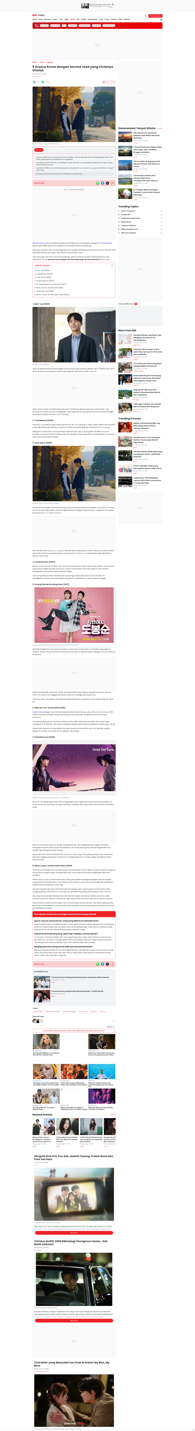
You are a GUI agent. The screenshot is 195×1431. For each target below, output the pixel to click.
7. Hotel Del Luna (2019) (44, 291)
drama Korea (106, 243)
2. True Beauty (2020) (44, 274)
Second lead (37, 243)
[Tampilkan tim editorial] (114, 1021)
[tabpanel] (74, 165)
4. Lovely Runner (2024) (44, 281)
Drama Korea (38, 712)
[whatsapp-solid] (97, 183)
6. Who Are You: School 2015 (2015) (49, 288)
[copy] (112, 183)
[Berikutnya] (116, 1120)
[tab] (39, 150)
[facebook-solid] (102, 183)
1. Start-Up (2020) (42, 270)
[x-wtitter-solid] (107, 183)
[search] (146, 16)
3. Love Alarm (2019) (43, 277)
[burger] (161, 19)
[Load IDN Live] (140, 316)
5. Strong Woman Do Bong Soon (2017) (51, 284)
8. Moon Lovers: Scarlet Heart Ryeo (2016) (52, 294)
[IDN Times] (38, 15)
